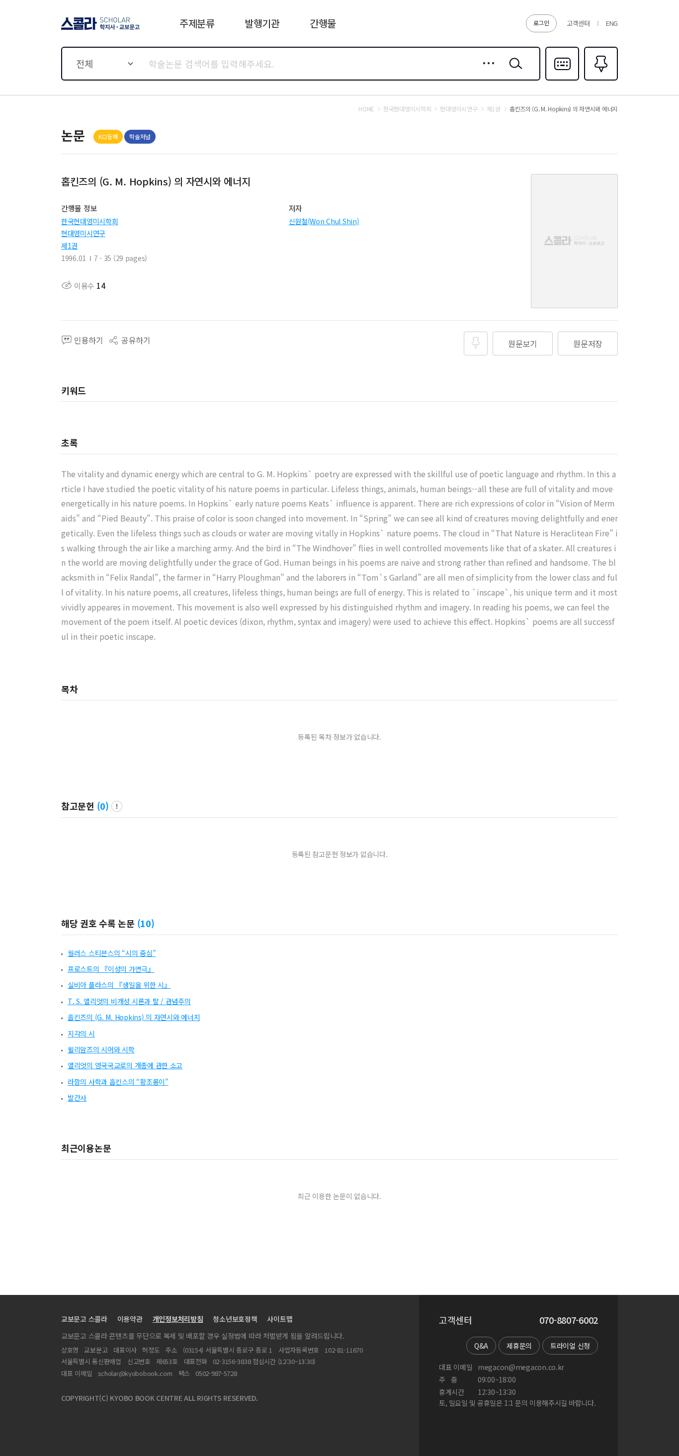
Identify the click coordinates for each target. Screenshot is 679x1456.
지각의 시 (81, 1033)
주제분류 (197, 23)
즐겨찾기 (599, 80)
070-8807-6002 (568, 1320)
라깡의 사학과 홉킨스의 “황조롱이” (118, 1082)
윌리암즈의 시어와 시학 (101, 1049)
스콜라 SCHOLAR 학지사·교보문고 (99, 29)
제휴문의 (519, 1346)
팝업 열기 (116, 806)
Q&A (481, 1346)
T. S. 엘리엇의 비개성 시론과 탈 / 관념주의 (129, 1001)
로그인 (541, 22)
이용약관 (130, 1319)
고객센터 (578, 23)
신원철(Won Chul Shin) (324, 221)
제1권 (69, 246)
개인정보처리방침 (178, 1319)
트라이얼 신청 (570, 1346)
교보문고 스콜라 (84, 1319)
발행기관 (262, 23)
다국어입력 (562, 80)
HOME (366, 108)
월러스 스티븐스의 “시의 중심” (112, 953)
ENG (612, 23)
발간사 (77, 1098)
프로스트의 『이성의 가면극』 (111, 969)
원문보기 (522, 343)
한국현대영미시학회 (89, 221)
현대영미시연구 (83, 233)
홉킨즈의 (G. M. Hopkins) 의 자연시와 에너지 (134, 1017)
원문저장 (587, 343)
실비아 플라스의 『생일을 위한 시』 (119, 985)
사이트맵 (279, 1319)
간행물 (323, 23)
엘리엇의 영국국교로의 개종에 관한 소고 (125, 1065)
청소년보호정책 (235, 1319)
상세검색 (486, 71)
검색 (513, 71)
